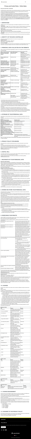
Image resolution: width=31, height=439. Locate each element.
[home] (15, 433)
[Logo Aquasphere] (4, 1)
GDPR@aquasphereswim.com (5, 148)
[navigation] (15, 420)
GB (15, 435)
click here (9, 403)
